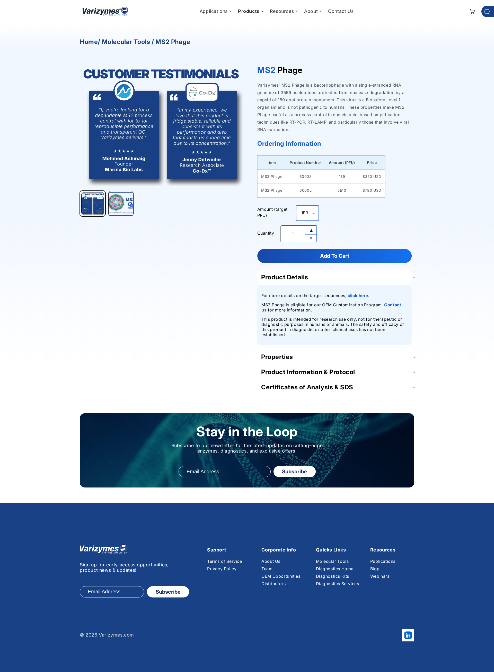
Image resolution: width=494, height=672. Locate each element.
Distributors (273, 583)
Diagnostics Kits (332, 576)
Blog (375, 568)
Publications (382, 561)
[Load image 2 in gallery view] (121, 204)
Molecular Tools (332, 561)
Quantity (265, 233)
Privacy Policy (221, 568)
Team (266, 568)
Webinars (380, 576)
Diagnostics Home (335, 568)
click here (358, 295)
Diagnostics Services (337, 583)
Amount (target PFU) (272, 212)
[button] (214, 11)
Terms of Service (224, 561)
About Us (270, 561)
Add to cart (334, 256)
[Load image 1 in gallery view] (92, 204)
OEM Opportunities (280, 576)
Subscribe (294, 471)
